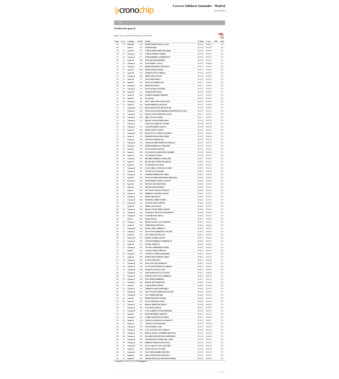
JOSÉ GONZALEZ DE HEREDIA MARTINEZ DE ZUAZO (166, 111)
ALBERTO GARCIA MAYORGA (157, 289)
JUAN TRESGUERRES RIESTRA (157, 352)
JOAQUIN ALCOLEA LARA (155, 270)
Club (216, 41)
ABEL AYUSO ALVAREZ (154, 117)
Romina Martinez (151, 219)
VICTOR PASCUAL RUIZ (154, 165)
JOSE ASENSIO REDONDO (155, 60)
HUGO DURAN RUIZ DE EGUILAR (158, 108)
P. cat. (123, 41)
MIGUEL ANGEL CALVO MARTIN (158, 222)
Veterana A (131, 308)
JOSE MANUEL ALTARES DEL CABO (159, 339)
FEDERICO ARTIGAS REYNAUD (157, 343)
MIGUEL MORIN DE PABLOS (156, 305)
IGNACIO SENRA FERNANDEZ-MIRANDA (161, 178)
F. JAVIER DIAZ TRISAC (154, 216)
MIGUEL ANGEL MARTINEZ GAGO (158, 114)
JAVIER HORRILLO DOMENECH (157, 57)
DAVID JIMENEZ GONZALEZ (156, 105)
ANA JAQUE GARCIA (153, 308)
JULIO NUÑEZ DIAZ (152, 260)
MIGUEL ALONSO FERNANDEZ (157, 120)
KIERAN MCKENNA (152, 197)
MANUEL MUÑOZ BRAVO (154, 187)
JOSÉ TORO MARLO (152, 79)
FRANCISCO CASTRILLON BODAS (158, 133)
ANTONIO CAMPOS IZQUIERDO (157, 254)
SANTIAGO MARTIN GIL (154, 140)
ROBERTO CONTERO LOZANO (157, 193)
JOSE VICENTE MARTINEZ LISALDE (159, 292)
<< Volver (120, 22)
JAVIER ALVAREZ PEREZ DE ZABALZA (160, 143)
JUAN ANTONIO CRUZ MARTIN (157, 330)
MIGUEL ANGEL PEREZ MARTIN (157, 209)
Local (222, 41)
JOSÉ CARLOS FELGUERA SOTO (157, 101)
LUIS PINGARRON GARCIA (155, 127)
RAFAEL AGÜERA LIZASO (155, 238)
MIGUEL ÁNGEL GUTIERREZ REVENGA (160, 333)
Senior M (130, 44)
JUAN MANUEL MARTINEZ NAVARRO (159, 152)
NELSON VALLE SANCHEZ (155, 349)
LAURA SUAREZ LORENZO (155, 251)
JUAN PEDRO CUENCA (154, 63)
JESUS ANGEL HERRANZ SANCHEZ (158, 232)
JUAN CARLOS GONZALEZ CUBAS (158, 168)
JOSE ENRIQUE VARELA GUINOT (158, 181)
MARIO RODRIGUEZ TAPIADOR (157, 146)
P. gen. (117, 41)
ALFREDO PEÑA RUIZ (153, 92)
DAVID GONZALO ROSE (154, 70)
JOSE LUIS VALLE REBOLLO (156, 263)
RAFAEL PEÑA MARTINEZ (155, 282)
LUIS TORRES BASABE (154, 295)
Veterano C (131, 111)
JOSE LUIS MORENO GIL (154, 82)
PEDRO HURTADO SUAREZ (155, 298)
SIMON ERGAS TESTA (153, 76)
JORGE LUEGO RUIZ (153, 206)
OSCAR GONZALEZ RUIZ (155, 149)
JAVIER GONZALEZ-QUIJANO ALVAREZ (160, 358)
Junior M (130, 206)
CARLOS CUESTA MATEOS (155, 324)
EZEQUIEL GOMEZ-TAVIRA (155, 200)
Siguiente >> (144, 361)
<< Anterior (118, 361)
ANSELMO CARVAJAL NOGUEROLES (159, 212)
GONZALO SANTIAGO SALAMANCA (159, 320)
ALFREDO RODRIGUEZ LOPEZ (157, 174)
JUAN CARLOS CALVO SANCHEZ (158, 346)
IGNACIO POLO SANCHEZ (155, 89)
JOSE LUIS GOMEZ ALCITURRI (157, 124)
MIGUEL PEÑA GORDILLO (155, 228)
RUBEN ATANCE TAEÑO (154, 130)
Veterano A (131, 54)
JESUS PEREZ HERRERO (154, 279)
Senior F (130, 48)
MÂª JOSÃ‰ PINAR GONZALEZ (157, 190)
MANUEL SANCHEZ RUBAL (155, 184)
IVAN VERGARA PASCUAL (155, 235)
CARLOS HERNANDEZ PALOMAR (158, 51)
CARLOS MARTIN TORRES (155, 54)
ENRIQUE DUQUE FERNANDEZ (157, 136)
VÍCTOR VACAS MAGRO (154, 171)
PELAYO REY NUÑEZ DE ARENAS (158, 162)
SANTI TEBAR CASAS (153, 327)
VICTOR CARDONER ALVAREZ (157, 247)
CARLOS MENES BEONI (154, 285)
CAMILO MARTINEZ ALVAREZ (157, 317)
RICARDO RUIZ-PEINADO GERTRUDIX (160, 336)
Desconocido (149, 98)
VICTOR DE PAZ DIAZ (153, 155)
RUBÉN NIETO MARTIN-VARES (157, 257)
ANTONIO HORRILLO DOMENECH (158, 241)
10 (138, 361)
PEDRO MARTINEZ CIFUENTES (157, 67)
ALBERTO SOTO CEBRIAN (155, 73)
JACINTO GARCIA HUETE (155, 203)
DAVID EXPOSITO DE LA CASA (157, 44)
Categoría (130, 41)
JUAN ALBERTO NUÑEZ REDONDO (158, 311)
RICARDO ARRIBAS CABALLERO (158, 159)
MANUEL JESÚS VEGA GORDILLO (158, 276)
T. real (208, 41)
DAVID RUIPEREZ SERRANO (156, 314)
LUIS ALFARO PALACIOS (154, 301)
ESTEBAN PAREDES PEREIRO (156, 95)
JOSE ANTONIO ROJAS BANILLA (157, 355)
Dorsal (140, 41)
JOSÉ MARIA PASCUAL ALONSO (157, 273)
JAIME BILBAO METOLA (154, 225)
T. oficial (200, 41)
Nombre (148, 41)
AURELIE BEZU (151, 48)
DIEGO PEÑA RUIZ (152, 86)
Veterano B (131, 108)
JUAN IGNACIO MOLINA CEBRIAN (158, 266)
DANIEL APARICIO (152, 244)
